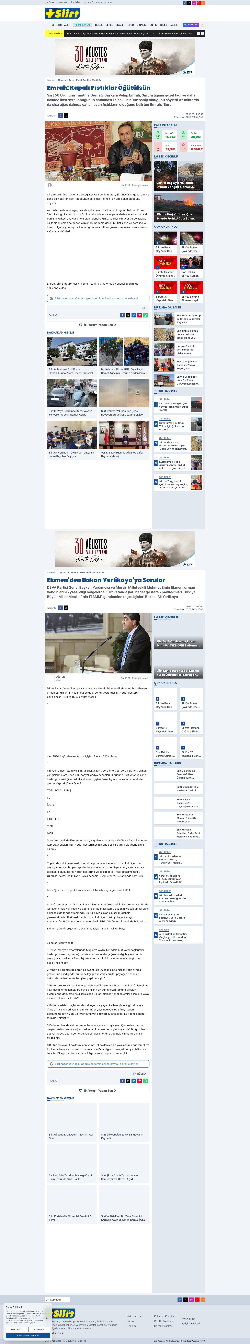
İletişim (75, 2)
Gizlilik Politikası (163, 1321)
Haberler (51, 80)
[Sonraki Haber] (202, 33)
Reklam (63, 2)
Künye (50, 2)
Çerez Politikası (163, 1325)
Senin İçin (192, 24)
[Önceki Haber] (198, 33)
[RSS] (203, 3)
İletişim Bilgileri (190, 1323)
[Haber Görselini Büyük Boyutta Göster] (98, 151)
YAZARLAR (55, 1300)
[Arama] (203, 25)
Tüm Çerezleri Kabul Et (28, 1335)
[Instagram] (194, 3)
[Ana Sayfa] (53, 25)
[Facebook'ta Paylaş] (60, 115)
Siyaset (120, 24)
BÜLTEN (60, 678)
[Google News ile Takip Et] (140, 185)
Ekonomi (141, 24)
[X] (189, 3)
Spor (131, 24)
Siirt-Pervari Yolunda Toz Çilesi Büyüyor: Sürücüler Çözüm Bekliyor (140, 33)
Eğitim (153, 24)
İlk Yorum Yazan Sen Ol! (100, 325)
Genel (109, 24)
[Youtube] (199, 3)
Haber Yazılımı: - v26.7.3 (179, 1341)
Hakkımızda (134, 1316)
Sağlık (174, 24)
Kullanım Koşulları (164, 1316)
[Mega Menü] (47, 25)
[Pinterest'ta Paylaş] (139, 315)
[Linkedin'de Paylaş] (134, 315)
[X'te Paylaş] (66, 115)
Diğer (163, 24)
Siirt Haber (63, 24)
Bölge (99, 24)
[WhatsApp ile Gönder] (145, 315)
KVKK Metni (188, 1318)
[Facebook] (185, 3)
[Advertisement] (98, 258)
